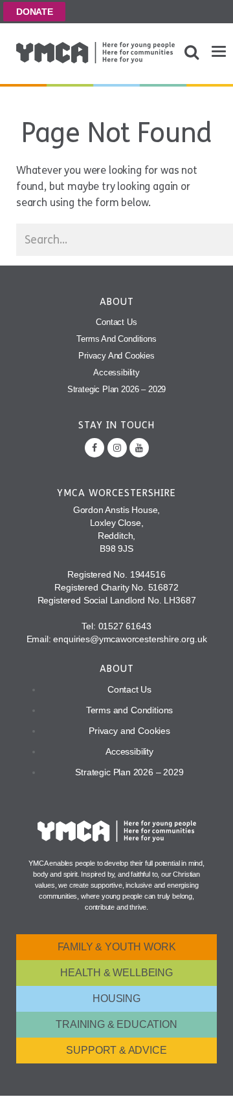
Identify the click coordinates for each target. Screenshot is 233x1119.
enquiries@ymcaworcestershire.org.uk (129, 639)
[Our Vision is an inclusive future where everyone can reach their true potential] (95, 52)
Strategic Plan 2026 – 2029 (116, 389)
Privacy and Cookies (116, 356)
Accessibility (116, 372)
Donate (34, 11)
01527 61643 (124, 626)
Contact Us (116, 322)
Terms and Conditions (116, 339)
